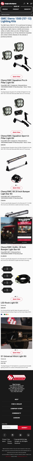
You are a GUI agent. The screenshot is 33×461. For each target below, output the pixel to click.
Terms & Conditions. (24, 242)
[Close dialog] (31, 218)
